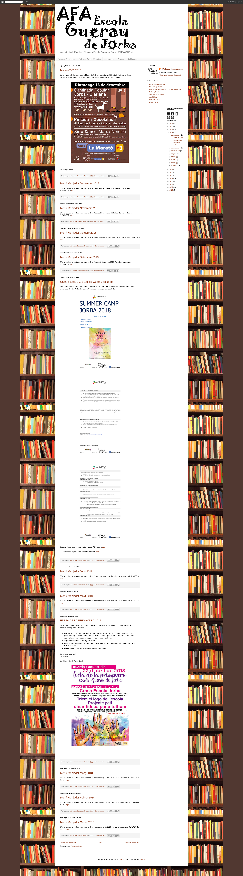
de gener (174, 166)
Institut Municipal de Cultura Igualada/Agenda (165, 89)
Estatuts (121, 59)
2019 (171, 129)
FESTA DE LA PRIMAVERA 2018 (80, 620)
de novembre (176, 148)
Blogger (142, 860)
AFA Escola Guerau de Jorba (172, 69)
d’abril (173, 160)
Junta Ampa (109, 59)
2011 (171, 187)
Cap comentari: (99, 176)
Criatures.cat (153, 102)
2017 (171, 169)
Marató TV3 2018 (70, 70)
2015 (171, 175)
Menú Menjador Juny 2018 (76, 571)
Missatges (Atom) (77, 846)
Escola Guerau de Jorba (157, 84)
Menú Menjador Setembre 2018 (79, 257)
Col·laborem (133, 59)
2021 (171, 123)
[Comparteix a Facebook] (115, 176)
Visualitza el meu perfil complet (170, 75)
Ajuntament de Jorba (156, 94)
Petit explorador (154, 92)
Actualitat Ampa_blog (66, 59)
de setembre (175, 151)
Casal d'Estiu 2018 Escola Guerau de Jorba (86, 281)
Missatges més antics (132, 842)
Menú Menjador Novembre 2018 (79, 208)
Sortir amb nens (154, 100)
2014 (171, 178)
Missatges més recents (68, 842)
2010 (171, 190)
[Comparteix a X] (112, 176)
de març (174, 163)
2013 (171, 181)
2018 (171, 132)
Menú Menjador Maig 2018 (76, 596)
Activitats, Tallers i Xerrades (90, 59)
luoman (121, 860)
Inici (100, 842)
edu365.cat (153, 97)
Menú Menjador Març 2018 (76, 773)
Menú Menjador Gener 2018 (77, 822)
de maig (174, 157)
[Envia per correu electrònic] (108, 176)
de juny (174, 154)
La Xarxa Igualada (155, 87)
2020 (171, 126)
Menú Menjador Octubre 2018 (78, 232)
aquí (72, 191)
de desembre (176, 135)
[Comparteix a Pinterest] (117, 176)
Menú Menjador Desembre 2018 (79, 183)
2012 (171, 184)
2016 (171, 172)
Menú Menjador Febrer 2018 (77, 797)
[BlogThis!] (110, 176)
